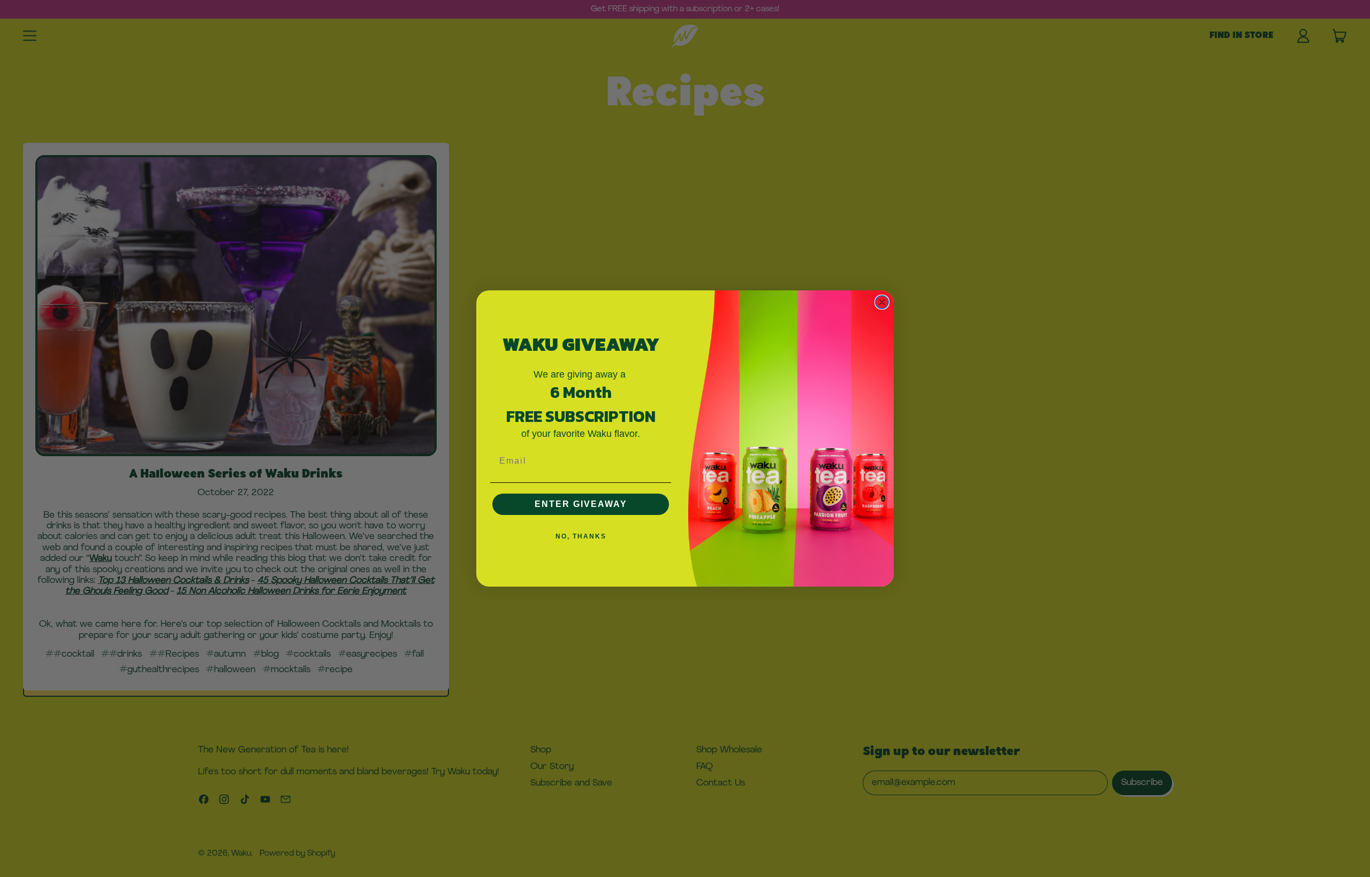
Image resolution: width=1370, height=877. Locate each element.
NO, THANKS (580, 536)
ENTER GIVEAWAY (581, 504)
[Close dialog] (882, 302)
